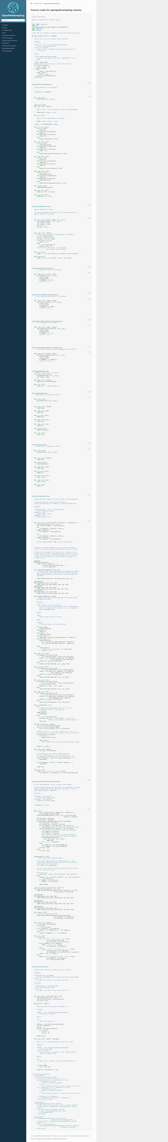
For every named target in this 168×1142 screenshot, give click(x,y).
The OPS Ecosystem (7, 38)
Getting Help (5, 43)
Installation (5, 25)
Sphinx (39, 1139)
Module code (38, 3)
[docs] (89, 82)
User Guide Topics (7, 30)
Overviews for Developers (9, 45)
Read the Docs (62, 1139)
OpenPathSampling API (8, 48)
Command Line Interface (8, 35)
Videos (4, 33)
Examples (4, 27)
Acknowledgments (7, 51)
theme (48, 1139)
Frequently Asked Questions (9, 40)
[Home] (31, 3)
